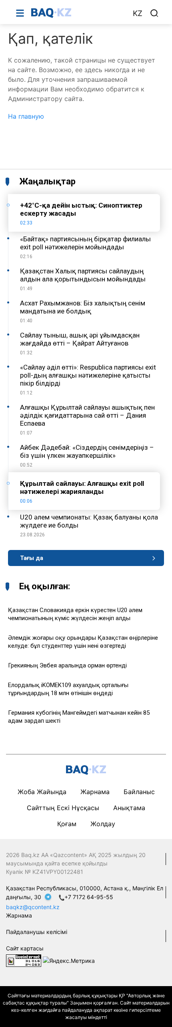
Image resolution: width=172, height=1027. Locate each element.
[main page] (77, 13)
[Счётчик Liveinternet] (23, 960)
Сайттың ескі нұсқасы (63, 808)
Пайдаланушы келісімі (36, 931)
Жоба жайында (42, 792)
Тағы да (31, 558)
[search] (154, 13)
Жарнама (95, 792)
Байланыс (139, 792)
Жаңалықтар (47, 181)
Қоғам (66, 824)
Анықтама (129, 808)
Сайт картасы (25, 948)
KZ (137, 13)
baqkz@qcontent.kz (33, 907)
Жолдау (102, 824)
